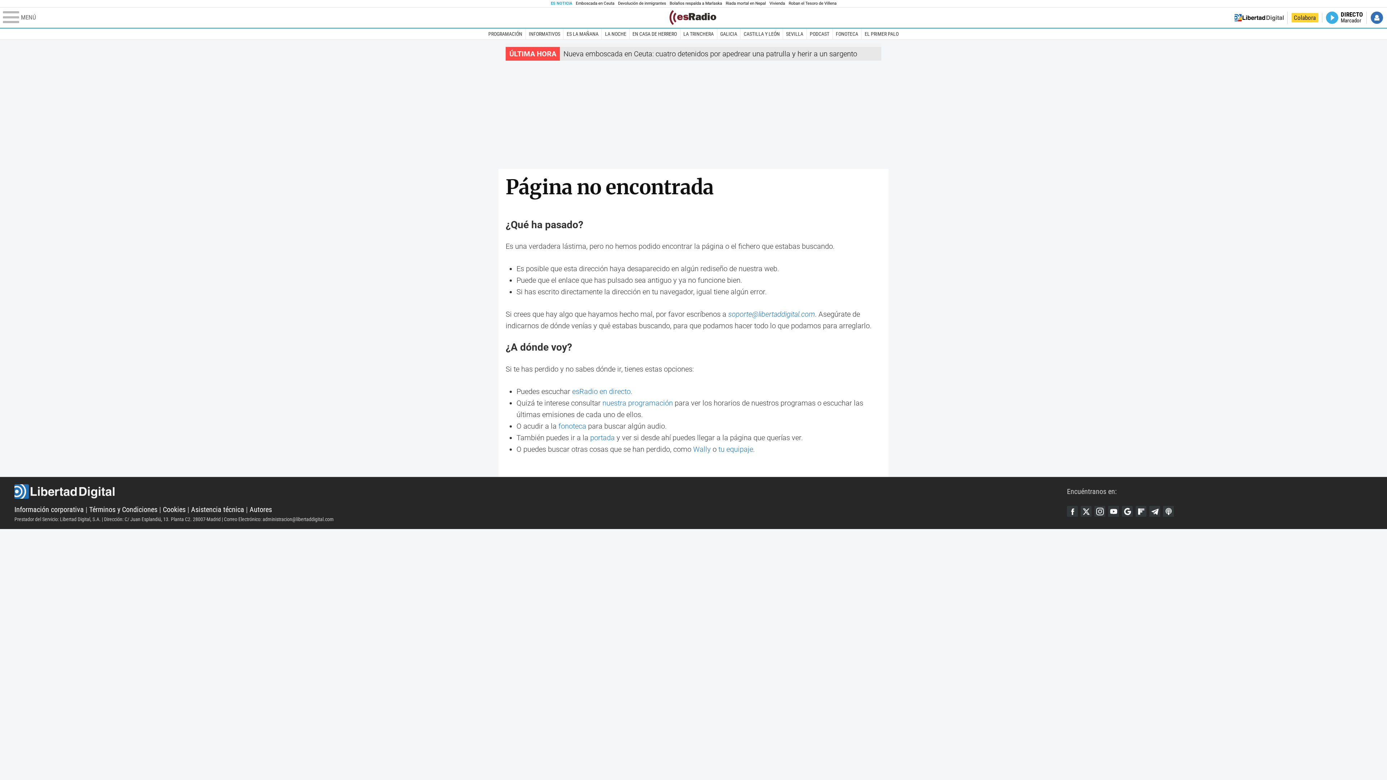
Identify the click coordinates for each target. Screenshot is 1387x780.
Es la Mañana (583, 34)
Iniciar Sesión (1377, 18)
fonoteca (572, 426)
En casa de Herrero (654, 34)
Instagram (1099, 511)
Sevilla (794, 34)
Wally (702, 449)
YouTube (1113, 511)
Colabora (1305, 17)
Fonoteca (847, 34)
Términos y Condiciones (123, 509)
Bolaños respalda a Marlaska (696, 3)
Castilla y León (762, 34)
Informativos (544, 34)
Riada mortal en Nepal (746, 3)
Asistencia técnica (217, 509)
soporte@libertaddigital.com (771, 314)
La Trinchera (698, 34)
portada (602, 437)
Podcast (819, 34)
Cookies (174, 509)
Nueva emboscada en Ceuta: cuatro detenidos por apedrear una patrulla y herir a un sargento (710, 53)
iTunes (1168, 511)
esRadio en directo (601, 391)
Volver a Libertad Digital (1259, 18)
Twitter (1086, 511)
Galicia (728, 34)
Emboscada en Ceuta (595, 3)
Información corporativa (49, 509)
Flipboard (1141, 511)
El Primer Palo (882, 34)
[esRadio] (693, 17)
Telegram (1154, 511)
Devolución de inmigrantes (642, 3)
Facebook (1072, 511)
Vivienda (777, 3)
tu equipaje (735, 449)
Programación (505, 34)
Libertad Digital (540, 491)
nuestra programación (637, 403)
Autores (261, 509)
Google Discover (1127, 511)
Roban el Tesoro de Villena (812, 3)
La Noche (615, 34)
